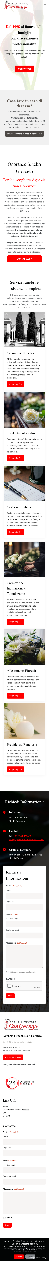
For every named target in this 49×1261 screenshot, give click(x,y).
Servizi (6, 1113)
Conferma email (12, 930)
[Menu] (45, 5)
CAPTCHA (10, 979)
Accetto (19, 1256)
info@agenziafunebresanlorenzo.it (26, 839)
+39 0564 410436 (22, 836)
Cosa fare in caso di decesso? (16, 1109)
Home (5, 1106)
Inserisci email (12, 919)
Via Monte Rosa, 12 (11, 1047)
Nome (8, 890)
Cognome (10, 901)
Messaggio (16, 943)
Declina (30, 1256)
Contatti (6, 1116)
